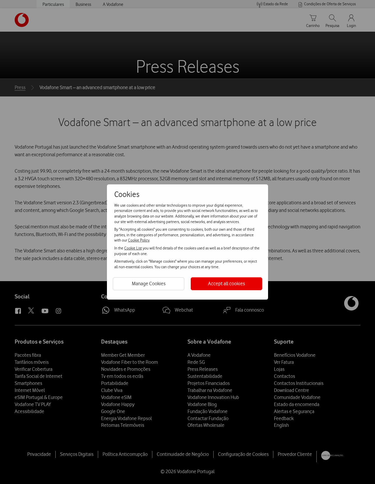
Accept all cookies (226, 283)
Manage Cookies (149, 283)
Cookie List (133, 248)
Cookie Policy (138, 240)
